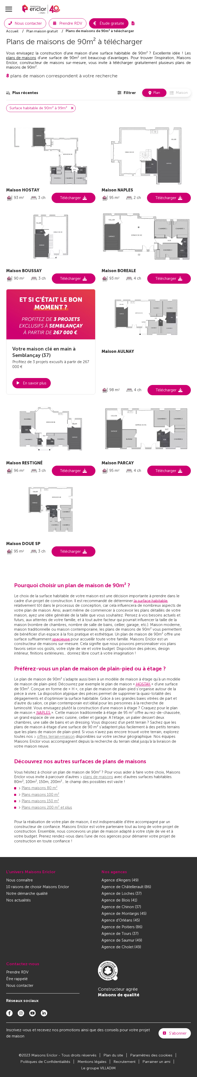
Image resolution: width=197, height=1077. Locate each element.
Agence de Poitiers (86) (122, 927)
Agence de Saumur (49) (122, 940)
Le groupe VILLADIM (98, 1068)
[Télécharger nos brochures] (133, 23)
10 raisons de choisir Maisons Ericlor (37, 887)
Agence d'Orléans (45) (121, 920)
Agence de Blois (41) (119, 900)
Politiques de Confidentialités (45, 1062)
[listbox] (22, 93)
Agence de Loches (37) (122, 893)
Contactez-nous (22, 963)
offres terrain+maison (56, 736)
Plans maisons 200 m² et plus (47, 807)
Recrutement (124, 1062)
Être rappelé (17, 979)
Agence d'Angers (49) (120, 880)
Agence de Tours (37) (120, 933)
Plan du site (113, 1055)
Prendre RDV (17, 972)
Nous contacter (19, 985)
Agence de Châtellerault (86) (126, 887)
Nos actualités (18, 900)
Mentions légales (91, 1062)
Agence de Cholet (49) (121, 947)
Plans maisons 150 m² (40, 801)
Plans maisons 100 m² (40, 794)
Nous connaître (19, 880)
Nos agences (114, 871)
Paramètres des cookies (151, 1055)
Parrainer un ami (156, 1062)
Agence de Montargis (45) (124, 913)
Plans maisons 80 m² (39, 788)
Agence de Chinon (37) (121, 907)
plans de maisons (21, 58)
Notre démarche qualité (27, 893)
